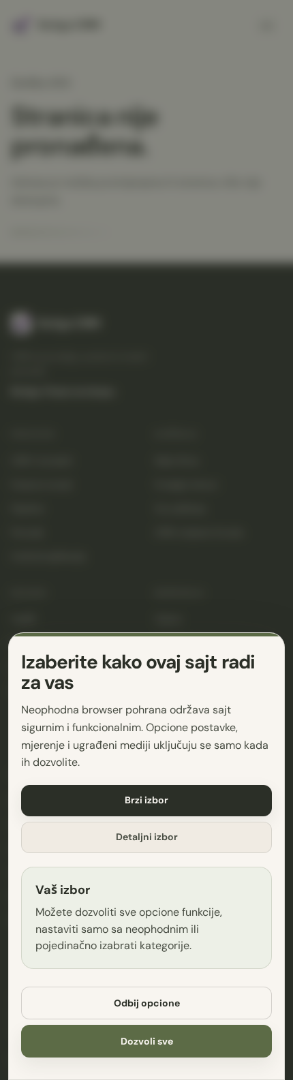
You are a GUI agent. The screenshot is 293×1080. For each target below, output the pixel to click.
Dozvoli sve (147, 1041)
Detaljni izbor (147, 837)
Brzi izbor (146, 800)
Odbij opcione (147, 1003)
